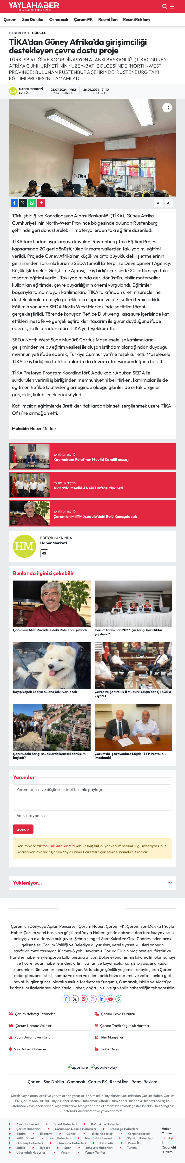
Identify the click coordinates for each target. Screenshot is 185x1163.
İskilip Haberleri (101, 1133)
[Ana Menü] (172, 6)
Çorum (10, 19)
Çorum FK (83, 19)
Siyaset (44, 1147)
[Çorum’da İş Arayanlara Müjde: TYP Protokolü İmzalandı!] (133, 726)
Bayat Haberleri (65, 1124)
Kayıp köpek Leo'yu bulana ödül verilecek (45, 692)
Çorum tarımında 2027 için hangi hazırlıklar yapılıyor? (128, 632)
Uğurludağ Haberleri (31, 1152)
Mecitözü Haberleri (98, 1138)
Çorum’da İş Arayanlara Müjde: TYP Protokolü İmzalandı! (130, 756)
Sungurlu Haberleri (98, 1147)
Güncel (39, 33)
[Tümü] (169, 882)
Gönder (23, 829)
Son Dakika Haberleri (30, 1049)
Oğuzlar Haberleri (139, 1138)
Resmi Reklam (136, 19)
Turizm (131, 1147)
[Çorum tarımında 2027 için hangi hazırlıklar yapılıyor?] (133, 603)
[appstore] (77, 1066)
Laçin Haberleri (59, 1138)
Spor (67, 1147)
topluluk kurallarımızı (58, 846)
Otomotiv (106, 1143)
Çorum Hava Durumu (118, 1013)
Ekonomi (45, 1133)
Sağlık (20, 1147)
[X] (75, 999)
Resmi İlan (107, 19)
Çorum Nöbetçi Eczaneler (35, 1013)
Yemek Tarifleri (95, 1152)
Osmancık (58, 19)
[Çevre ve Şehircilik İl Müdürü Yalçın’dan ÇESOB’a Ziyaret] (133, 664)
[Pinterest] (84, 999)
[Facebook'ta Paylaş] (14, 203)
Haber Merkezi (53, 542)
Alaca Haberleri (27, 1124)
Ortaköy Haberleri (29, 1143)
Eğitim (21, 1133)
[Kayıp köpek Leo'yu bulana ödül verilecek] (52, 664)
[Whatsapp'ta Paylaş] (32, 203)
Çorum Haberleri (28, 1129)
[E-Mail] (44, 553)
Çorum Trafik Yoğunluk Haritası (124, 1025)
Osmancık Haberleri (71, 1143)
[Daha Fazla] (41, 203)
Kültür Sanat (25, 1138)
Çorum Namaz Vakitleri (33, 1025)
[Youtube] (110, 999)
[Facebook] (66, 999)
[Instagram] (93, 999)
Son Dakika (33, 19)
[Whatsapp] (119, 999)
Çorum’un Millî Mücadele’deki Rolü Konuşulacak (50, 630)
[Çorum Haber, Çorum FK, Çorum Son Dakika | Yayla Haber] (34, 6)
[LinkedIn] (102, 999)
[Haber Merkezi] (24, 545)
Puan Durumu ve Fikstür (33, 1037)
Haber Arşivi (110, 1049)
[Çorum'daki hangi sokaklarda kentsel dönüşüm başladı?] (52, 726)
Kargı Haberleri (138, 1133)
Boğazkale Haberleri (105, 1124)
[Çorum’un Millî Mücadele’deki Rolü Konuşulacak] (52, 603)
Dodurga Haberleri (124, 1129)
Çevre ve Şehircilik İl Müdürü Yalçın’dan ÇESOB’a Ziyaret (133, 694)
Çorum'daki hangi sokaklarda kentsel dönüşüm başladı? (49, 756)
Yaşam (65, 1152)
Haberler (17, 33)
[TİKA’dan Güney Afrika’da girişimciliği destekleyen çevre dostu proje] (92, 148)
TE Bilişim (168, 1138)
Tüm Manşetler (112, 1037)
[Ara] (164, 6)
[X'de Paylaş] (23, 203)
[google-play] (104, 1066)
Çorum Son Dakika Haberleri (75, 1129)
